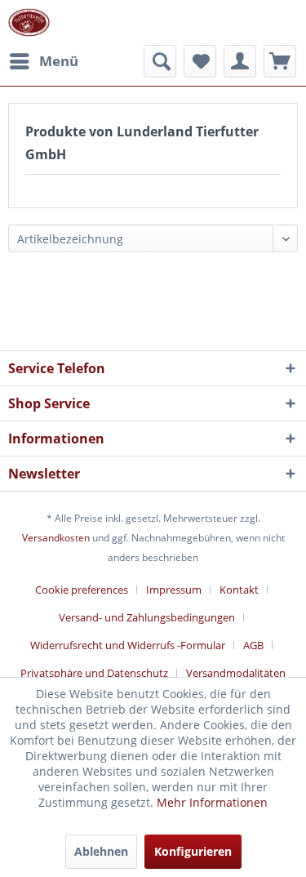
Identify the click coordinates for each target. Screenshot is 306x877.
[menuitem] (43, 61)
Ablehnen (101, 851)
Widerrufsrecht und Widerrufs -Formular (127, 645)
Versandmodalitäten (236, 673)
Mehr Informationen (212, 802)
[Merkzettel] (200, 61)
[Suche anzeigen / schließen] (160, 61)
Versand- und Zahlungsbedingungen (147, 617)
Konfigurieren (193, 851)
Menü (58, 60)
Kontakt (239, 589)
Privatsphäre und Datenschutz (94, 673)
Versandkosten (56, 538)
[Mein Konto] (240, 61)
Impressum (174, 589)
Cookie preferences (81, 589)
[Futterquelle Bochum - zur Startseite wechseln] (29, 22)
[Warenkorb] (280, 61)
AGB (253, 645)
